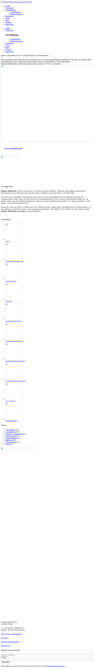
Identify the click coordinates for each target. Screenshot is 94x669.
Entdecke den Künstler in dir (14, 261)
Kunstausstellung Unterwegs (14, 341)
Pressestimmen (11, 442)
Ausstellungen (11, 432)
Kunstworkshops (12, 438)
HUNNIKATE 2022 (11, 421)
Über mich (9, 301)
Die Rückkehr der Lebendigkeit (15, 361)
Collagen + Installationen (15, 434)
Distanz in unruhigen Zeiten (13, 148)
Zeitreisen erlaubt (11, 281)
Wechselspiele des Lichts (13, 321)
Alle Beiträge (10, 430)
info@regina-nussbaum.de (11, 634)
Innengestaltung (11, 436)
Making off (10, 440)
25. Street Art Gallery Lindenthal (16, 381)
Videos (8, 241)
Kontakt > (5, 638)
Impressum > (6, 646)
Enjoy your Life (10, 401)
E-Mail (4, 657)
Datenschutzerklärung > (10, 642)
